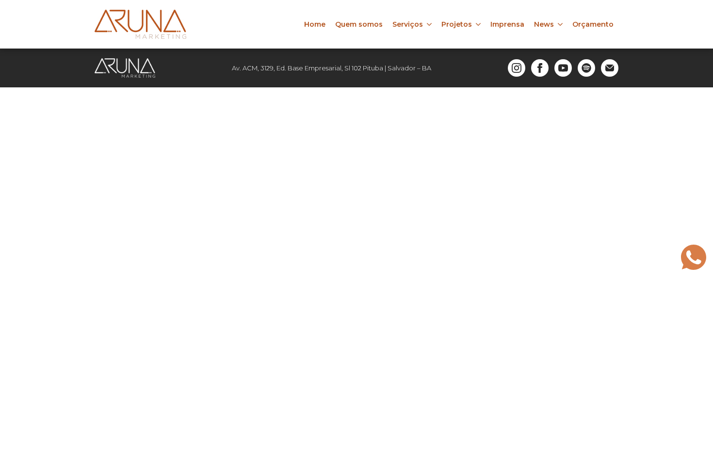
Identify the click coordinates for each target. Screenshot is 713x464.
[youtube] (563, 68)
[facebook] (540, 68)
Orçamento (593, 24)
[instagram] (516, 68)
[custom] (586, 68)
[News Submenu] (560, 24)
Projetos (456, 24)
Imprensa (507, 24)
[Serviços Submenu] (430, 24)
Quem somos (359, 24)
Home (314, 24)
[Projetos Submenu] (479, 24)
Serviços (407, 24)
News (544, 24)
